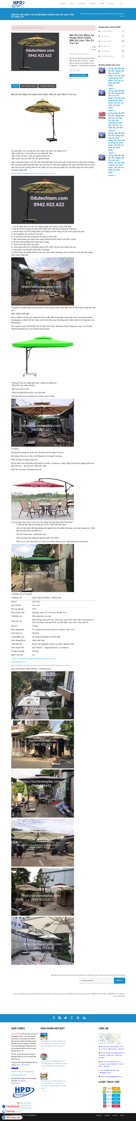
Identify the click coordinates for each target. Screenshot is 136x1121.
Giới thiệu (92, 3)
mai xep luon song (27, 1071)
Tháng (109, 1099)
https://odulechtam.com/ (18, 662)
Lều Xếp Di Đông (106, 31)
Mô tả (15, 86)
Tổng (109, 1106)
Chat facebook (13, 1106)
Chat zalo (11, 1111)
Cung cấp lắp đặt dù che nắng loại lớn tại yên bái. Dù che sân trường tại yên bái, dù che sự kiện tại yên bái (116, 120)
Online (109, 1088)
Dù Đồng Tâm (105, 46)
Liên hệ (111, 3)
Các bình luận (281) (47, 86)
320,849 (116, 1102)
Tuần (109, 1095)
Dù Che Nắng (105, 51)
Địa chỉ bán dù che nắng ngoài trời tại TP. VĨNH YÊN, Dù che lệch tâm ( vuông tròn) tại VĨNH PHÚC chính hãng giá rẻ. (54, 1063)
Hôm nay (109, 1092)
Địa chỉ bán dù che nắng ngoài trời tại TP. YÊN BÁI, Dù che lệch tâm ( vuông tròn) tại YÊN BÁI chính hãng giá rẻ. (53, 1043)
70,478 (116, 1095)
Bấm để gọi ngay (14, 1117)
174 (116, 1088)
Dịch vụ (72, 3)
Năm (109, 1102)
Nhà (81, 14)
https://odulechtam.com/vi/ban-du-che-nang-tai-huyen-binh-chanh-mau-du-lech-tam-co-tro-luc (40, 665)
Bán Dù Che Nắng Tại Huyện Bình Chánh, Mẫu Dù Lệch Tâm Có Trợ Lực (33, 173)
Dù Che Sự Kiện (106, 41)
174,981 (116, 1099)
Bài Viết (102, 3)
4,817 (116, 1092)
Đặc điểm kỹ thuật (29, 86)
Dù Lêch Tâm (105, 36)
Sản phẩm (82, 3)
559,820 (116, 1106)
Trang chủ (62, 3)
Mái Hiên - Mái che (107, 56)
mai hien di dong (16, 1071)
